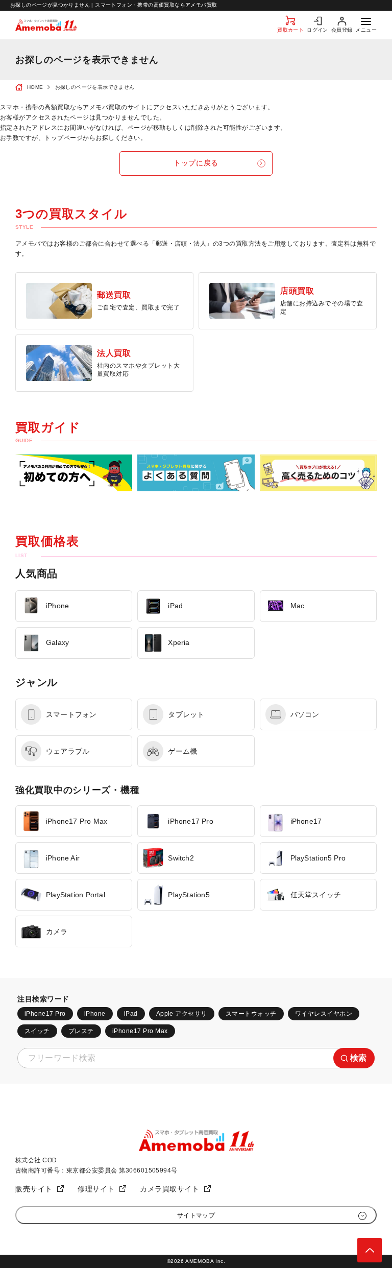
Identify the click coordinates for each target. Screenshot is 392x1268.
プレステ (81, 1031)
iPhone (95, 1013)
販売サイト (34, 1189)
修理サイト (96, 1189)
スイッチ (37, 1031)
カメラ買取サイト (169, 1189)
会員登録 (342, 30)
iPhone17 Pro (45, 1013)
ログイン (317, 30)
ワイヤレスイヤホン (323, 1013)
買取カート (290, 30)
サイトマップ (196, 1215)
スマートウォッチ (251, 1013)
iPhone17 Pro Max (140, 1031)
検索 (358, 1058)
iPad (131, 1013)
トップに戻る (196, 163)
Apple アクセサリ (181, 1013)
